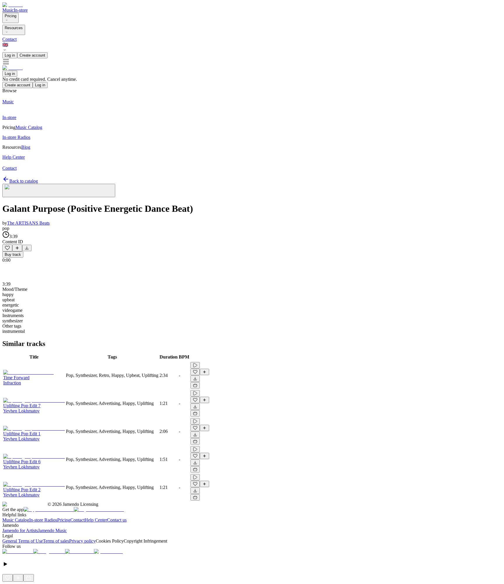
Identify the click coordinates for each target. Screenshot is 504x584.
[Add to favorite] (7, 247)
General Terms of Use (22, 540)
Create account (32, 55)
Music (8, 10)
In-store (21, 10)
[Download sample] (27, 248)
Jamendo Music (52, 530)
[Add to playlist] (17, 247)
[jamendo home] (12, 4)
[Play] (58, 190)
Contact (9, 39)
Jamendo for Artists (20, 530)
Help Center (96, 519)
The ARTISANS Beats (28, 223)
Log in (10, 55)
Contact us (117, 519)
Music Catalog (15, 519)
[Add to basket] (195, 385)
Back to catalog (23, 181)
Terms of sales (56, 540)
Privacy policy (82, 540)
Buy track (13, 254)
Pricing (10, 16)
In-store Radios (43, 519)
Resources (14, 28)
